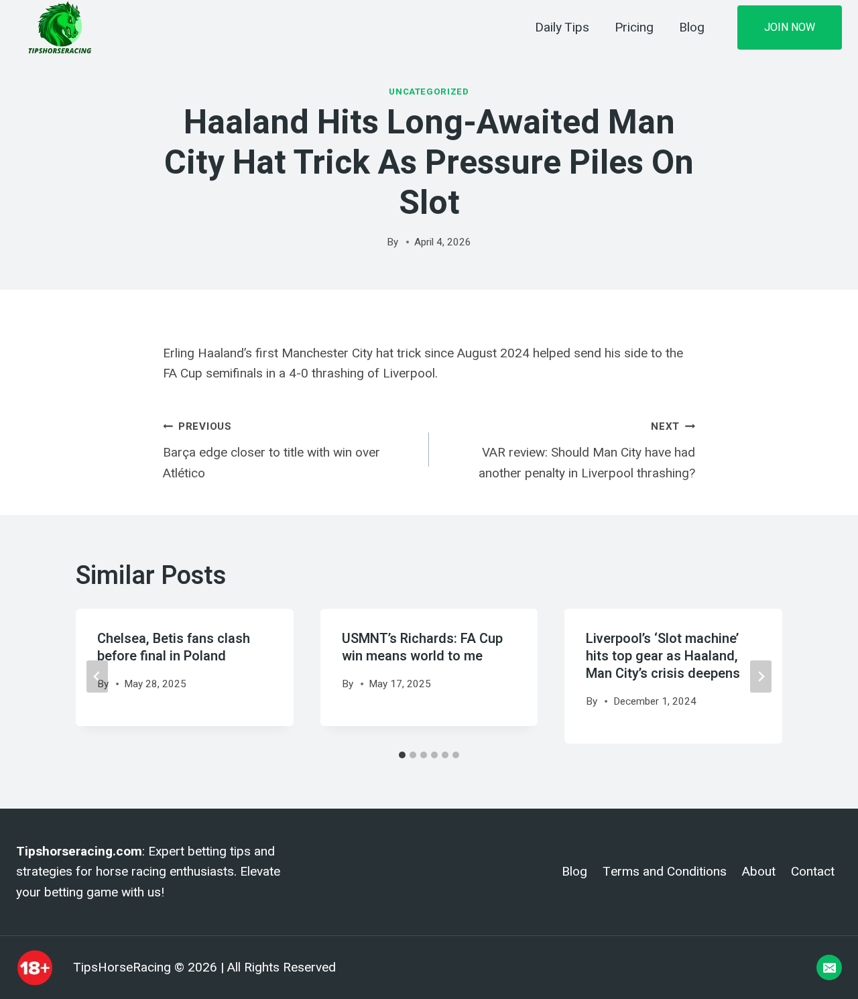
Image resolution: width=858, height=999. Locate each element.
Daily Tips (562, 27)
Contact (813, 871)
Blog (691, 27)
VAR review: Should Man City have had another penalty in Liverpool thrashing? (587, 450)
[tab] (402, 755)
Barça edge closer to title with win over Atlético (271, 450)
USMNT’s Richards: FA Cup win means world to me (422, 647)
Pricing (634, 27)
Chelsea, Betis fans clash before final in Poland (173, 647)
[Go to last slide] (97, 676)
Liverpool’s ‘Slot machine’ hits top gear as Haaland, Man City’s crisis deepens (663, 656)
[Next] (761, 676)
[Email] (829, 967)
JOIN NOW (789, 27)
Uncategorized (429, 91)
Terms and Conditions (665, 871)
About (759, 871)
